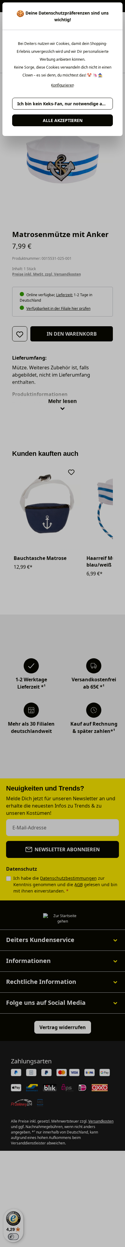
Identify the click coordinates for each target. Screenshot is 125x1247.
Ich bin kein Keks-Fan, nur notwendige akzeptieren (65, 104)
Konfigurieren (62, 85)
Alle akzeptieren (63, 120)
